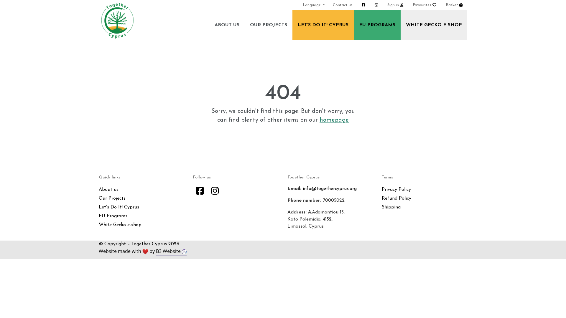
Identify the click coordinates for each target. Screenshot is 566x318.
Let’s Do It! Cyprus (323, 25)
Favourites (422, 5)
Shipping (391, 207)
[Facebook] (200, 191)
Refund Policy (396, 198)
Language (312, 5)
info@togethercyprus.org (330, 188)
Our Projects (268, 25)
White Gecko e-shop (434, 25)
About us (227, 25)
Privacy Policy (396, 189)
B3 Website (169, 251)
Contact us (343, 5)
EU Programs (377, 25)
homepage (334, 120)
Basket (452, 5)
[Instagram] (215, 191)
